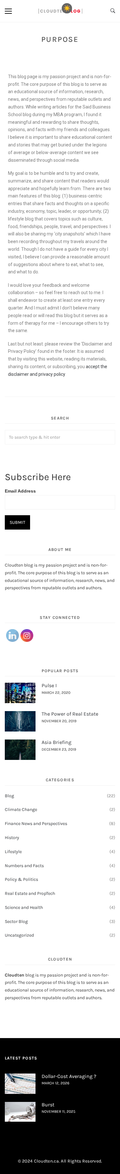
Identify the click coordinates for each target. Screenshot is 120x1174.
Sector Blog (16, 921)
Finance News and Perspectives (36, 823)
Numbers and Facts (24, 865)
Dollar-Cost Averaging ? (69, 1076)
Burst (48, 1105)
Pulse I (49, 685)
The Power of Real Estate (70, 714)
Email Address (20, 491)
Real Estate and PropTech (30, 893)
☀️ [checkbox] (66, 8)
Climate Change (21, 809)
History (12, 837)
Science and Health (24, 907)
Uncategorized (19, 935)
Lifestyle (13, 851)
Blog (9, 796)
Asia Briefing (56, 742)
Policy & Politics (21, 879)
